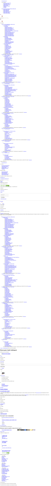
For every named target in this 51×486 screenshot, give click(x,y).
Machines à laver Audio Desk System (10, 78)
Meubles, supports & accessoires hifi (6, 140)
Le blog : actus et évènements (5, 165)
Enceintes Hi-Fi (7, 99)
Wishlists (2, 368)
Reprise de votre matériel (5, 168)
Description (1, 387)
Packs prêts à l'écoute (7, 31)
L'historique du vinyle (4, 471)
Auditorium (5, 6)
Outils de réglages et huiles (8, 62)
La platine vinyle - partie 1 (5, 469)
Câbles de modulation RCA (8, 87)
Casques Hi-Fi (7, 108)
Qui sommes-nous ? (4, 162)
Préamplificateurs (7, 117)
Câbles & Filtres (4, 459)
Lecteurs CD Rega (7, 137)
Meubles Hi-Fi (7, 144)
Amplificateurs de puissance (8, 116)
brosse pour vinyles (38, 392)
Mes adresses (3, 465)
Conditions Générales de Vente (6, 476)
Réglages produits (6, 5)
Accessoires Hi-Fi (7, 146)
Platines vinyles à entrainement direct (9, 29)
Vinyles (4, 64)
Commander (2, 213)
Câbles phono (7, 86)
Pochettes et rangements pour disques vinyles (10, 76)
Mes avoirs (3, 464)
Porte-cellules (6, 49)
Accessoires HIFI (7, 126)
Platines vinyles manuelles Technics (9, 35)
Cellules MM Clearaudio (8, 51)
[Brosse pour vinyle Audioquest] (6, 353)
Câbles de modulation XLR (8, 88)
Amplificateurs (5, 114)
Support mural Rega (7, 150)
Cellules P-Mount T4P (8, 237)
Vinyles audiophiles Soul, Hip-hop (9, 68)
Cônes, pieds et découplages (8, 147)
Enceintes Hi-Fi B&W (8, 104)
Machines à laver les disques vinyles (9, 265)
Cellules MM (6, 45)
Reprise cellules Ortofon (7, 9)
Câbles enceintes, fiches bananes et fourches (10, 90)
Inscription (1, 201)
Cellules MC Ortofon (7, 53)
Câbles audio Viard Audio (8, 285)
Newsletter (5, 7)
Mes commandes (4, 463)
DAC (5, 322)
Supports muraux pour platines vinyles (10, 63)
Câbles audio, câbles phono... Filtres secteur (9, 275)
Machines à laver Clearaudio (8, 79)
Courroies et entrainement (8, 57)
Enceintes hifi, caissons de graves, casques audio (8, 96)
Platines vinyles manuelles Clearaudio (10, 32)
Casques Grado (7, 111)
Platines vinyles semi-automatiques (9, 219)
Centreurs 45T (7, 77)
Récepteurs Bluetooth (8, 134)
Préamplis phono (6, 36)
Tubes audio (6, 148)
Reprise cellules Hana (6, 10)
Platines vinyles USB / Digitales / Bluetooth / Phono (11, 30)
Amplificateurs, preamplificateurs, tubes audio (7, 302)
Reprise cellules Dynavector (7, 11)
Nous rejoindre (4, 478)
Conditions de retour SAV (5, 479)
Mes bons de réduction (5, 466)
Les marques (3, 461)
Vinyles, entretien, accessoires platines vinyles (7, 54)
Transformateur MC (4, 473)
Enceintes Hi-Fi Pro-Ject (8, 295)
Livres (6, 336)
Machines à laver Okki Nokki (9, 80)
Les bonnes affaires (4, 460)
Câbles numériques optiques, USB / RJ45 (10, 280)
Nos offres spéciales (4, 339)
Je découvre (29, 95)
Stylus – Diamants (7, 50)
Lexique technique (2, 403)
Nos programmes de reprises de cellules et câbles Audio (9, 8)
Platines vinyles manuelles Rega (9, 34)
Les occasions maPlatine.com (8, 156)
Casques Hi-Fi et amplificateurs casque (8, 107)
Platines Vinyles (4, 456)
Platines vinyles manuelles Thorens (9, 227)
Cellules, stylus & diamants (7, 43)
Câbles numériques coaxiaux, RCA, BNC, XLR (11, 89)
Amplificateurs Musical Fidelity (9, 122)
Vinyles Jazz (6, 69)
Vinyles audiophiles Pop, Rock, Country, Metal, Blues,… (12, 66)
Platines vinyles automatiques (8, 28)
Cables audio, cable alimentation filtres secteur (8, 82)
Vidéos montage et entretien (7, 4)
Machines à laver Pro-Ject (8, 81)
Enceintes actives (7, 289)
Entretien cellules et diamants (8, 58)
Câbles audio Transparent (8, 93)
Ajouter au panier (3, 366)
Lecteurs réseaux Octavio (8, 327)
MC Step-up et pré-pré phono (9, 39)
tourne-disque (26, 394)
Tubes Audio (6, 124)
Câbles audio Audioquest (8, 94)
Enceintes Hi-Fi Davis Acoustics (9, 294)
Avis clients (3, 384)
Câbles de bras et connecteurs (9, 277)
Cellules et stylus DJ (7, 240)
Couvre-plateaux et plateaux (8, 60)
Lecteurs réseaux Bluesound (8, 138)
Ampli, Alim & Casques (5, 458)
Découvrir (3, 424)
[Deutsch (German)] (2, 16)
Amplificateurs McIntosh (8, 121)
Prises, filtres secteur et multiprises (9, 282)
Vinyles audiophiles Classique (9, 67)
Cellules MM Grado (7, 52)
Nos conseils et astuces (6, 3)
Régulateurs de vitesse (8, 40)
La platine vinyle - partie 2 (5, 468)
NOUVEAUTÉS (7, 55)
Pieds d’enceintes (7, 145)
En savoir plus (2, 361)
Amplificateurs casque (8, 109)
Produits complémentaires (5, 385)
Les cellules (3, 472)
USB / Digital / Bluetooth (8, 38)
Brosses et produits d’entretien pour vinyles (10, 75)
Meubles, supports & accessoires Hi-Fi (8, 143)
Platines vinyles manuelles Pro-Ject (9, 33)
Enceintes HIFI (5, 287)
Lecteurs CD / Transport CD (8, 132)
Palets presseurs (7, 252)
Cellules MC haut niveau (8, 47)
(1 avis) (1, 356)
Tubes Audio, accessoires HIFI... (8, 123)
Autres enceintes (7, 102)
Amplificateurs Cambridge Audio (9, 119)
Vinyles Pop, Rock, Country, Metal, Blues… (10, 260)
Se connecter (2, 197)
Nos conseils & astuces (3, 425)
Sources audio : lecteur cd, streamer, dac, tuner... (8, 128)
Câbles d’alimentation (8, 91)
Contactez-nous (2, 190)
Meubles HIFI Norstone (8, 337)
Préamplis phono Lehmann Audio (9, 41)
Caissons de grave (7, 101)
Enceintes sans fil (7, 100)
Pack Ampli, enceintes (8, 103)
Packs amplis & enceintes (8, 159)
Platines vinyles (5, 25)
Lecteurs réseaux (7, 133)
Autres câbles (6, 283)
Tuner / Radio (7, 135)
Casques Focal (7, 300)
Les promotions (7, 157)
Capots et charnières (7, 59)
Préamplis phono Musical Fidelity (9, 42)
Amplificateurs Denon (8, 120)
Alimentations (7, 232)
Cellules (3, 457)
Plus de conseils (2, 431)
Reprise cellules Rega (4, 173)
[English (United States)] (2, 15)
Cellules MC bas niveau (8, 46)
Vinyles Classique (7, 70)
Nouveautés (6, 26)
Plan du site (3, 480)
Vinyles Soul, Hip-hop (8, 71)
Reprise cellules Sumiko (7, 12)
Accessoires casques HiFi (8, 110)
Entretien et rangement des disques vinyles (9, 72)
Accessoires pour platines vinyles (8, 247)
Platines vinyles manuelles (8, 27)
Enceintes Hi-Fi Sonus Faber (8, 106)
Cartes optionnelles (7, 125)
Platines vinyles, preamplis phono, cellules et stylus (8, 24)
